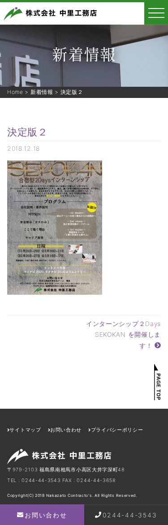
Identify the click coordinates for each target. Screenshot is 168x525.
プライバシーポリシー (117, 430)
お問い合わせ (46, 515)
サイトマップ (25, 430)
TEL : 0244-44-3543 (34, 480)
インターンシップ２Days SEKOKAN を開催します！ (127, 334)
